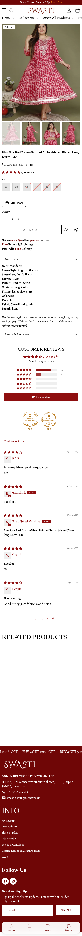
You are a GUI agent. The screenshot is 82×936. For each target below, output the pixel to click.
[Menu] (4, 10)
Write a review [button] (41, 397)
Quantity (6, 211)
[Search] (11, 10)
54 (48, 188)
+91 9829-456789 (17, 792)
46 (7, 188)
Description (12, 259)
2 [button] (36, 618)
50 (28, 188)
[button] (77, 10)
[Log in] (68, 10)
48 (17, 188)
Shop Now (56, 2)
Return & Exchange (17, 334)
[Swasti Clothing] (41, 10)
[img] (13, 452)
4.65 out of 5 (51, 357)
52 (38, 188)
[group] (11, 133)
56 (58, 188)
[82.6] (30, 419)
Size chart (16, 202)
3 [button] (42, 618)
